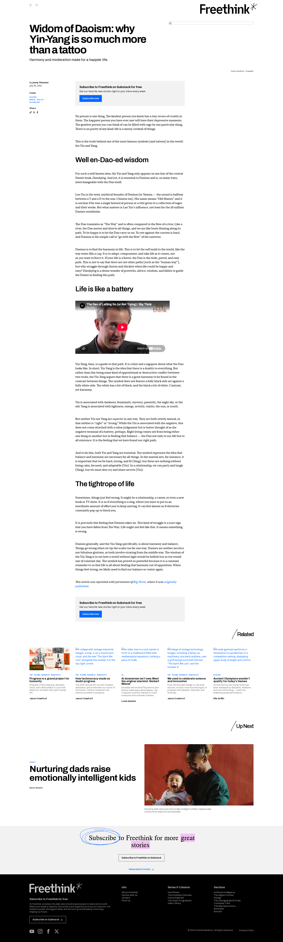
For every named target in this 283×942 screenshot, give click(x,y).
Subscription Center (139, 869)
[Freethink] (228, 8)
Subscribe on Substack (46, 919)
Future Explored (176, 898)
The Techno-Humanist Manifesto (45, 675)
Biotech (218, 911)
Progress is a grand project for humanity (49, 680)
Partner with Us (130, 895)
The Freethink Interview (179, 895)
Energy (217, 898)
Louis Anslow (128, 701)
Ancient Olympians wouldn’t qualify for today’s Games (231, 680)
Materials (219, 909)
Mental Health (36, 100)
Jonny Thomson (40, 82)
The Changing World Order (227, 901)
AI (122, 675)
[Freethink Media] (72, 888)
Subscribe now (90, 98)
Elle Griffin (218, 698)
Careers (126, 898)
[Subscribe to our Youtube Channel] (31, 931)
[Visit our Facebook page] (48, 931)
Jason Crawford (38, 698)
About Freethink (130, 892)
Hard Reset (173, 892)
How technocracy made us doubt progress (92, 680)
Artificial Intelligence (224, 892)
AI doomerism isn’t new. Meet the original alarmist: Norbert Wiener (140, 681)
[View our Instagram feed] (40, 931)
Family (32, 762)
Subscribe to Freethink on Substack (141, 857)
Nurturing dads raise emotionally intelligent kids (82, 773)
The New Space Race (225, 906)
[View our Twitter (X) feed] (56, 931)
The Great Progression (179, 901)
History (33, 97)
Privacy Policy (246, 930)
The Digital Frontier (224, 895)
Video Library (174, 903)
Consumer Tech (222, 903)
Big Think (139, 582)
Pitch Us (126, 901)
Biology (217, 675)
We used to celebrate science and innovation (186, 680)
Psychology (34, 102)
